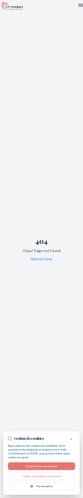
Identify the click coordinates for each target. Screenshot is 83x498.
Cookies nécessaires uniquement (41, 476)
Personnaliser (44, 486)
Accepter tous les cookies (41, 466)
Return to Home (41, 258)
